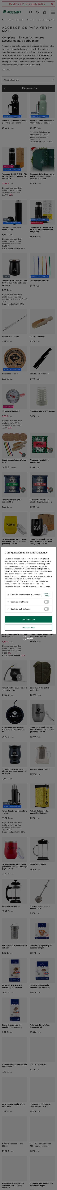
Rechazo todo (28, 627)
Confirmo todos (28, 619)
